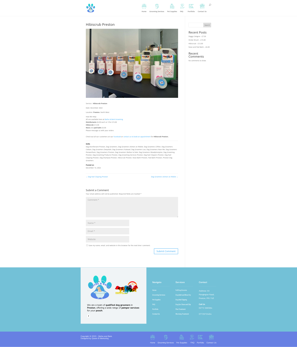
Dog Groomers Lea (138, 149)
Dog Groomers (111, 147)
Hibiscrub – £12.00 (196, 43)
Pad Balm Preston (155, 158)
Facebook (117, 136)
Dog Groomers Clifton (152, 147)
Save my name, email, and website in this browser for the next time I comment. (119, 245)
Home (154, 290)
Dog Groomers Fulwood (121, 149)
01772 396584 (205, 307)
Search (207, 25)
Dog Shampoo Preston (108, 158)
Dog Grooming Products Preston (105, 155)
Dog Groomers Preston (105, 152)
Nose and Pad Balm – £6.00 (199, 47)
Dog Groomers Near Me (156, 149)
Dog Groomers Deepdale (101, 149)
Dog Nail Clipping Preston (97, 177)
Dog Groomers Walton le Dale (126, 152)
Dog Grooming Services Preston (130, 155)
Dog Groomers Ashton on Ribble (130, 147)
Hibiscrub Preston (125, 158)
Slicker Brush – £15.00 (197, 40)
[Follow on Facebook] (88, 316)
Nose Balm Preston (140, 158)
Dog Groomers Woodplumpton (151, 152)
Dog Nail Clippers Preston (154, 155)
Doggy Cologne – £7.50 (197, 36)
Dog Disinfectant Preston (95, 147)
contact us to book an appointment (136, 136)
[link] (114, 119)
